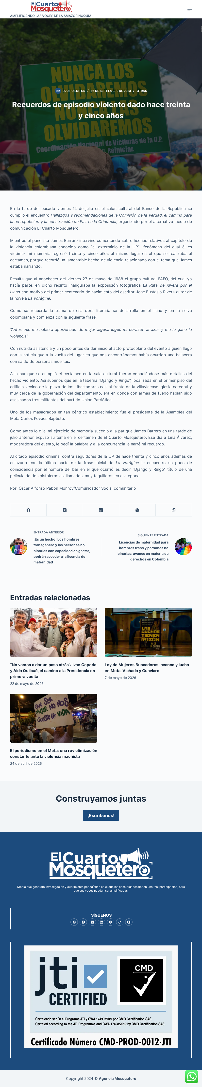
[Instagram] (83, 922)
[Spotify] (110, 922)
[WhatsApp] (137, 510)
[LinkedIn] (101, 510)
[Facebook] (28, 510)
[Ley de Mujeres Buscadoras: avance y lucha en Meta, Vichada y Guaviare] (148, 632)
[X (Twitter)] (65, 510)
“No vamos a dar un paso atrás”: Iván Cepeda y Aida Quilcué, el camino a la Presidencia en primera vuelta (53, 670)
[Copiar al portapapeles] (174, 510)
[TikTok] (119, 922)
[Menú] (189, 9)
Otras (142, 91)
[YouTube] (129, 922)
